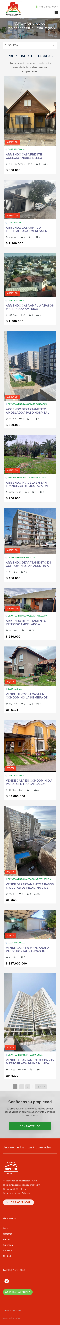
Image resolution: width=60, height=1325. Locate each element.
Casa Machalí (15, 689)
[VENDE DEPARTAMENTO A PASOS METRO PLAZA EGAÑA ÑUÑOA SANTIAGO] (30, 1012)
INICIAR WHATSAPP (19, 1292)
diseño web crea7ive (11, 1318)
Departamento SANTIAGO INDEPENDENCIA (29, 879)
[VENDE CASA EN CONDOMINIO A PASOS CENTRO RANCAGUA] (30, 745)
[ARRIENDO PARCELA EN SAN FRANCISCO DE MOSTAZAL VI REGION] (30, 454)
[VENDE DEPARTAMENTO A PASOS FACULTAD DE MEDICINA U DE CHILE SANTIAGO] (30, 840)
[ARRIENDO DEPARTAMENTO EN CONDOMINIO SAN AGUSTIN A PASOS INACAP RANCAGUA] (30, 531)
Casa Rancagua (16, 149)
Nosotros (7, 1234)
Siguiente (41, 1087)
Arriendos (8, 1245)
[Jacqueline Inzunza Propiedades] (13, 8)
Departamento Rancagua (21, 557)
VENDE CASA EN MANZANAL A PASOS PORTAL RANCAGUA (27, 949)
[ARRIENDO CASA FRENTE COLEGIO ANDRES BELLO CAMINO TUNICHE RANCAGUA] (30, 111)
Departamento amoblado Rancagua (27, 404)
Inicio (5, 1228)
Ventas (6, 1239)
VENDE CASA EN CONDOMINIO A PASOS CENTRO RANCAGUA (29, 782)
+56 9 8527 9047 (48, 7)
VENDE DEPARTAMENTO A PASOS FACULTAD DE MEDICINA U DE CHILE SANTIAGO (30, 888)
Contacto (7, 1256)
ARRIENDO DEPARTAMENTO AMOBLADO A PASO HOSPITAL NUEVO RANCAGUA (27, 413)
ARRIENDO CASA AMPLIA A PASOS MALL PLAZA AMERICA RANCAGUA (30, 309)
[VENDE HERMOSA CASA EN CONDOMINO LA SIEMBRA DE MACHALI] (30, 666)
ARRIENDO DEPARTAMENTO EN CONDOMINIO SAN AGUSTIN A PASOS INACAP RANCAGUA (28, 566)
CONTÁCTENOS (30, 1126)
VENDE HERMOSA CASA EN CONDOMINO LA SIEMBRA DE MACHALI (27, 698)
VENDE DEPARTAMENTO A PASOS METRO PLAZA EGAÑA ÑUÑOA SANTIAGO (30, 1063)
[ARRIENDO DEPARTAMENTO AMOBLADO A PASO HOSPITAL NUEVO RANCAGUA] (30, 366)
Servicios (7, 1250)
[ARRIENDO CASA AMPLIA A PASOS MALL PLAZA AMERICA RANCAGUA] (30, 275)
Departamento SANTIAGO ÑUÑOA (25, 1055)
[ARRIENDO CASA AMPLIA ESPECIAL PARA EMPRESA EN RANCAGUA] (30, 199)
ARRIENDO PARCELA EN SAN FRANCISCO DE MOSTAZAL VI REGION (27, 486)
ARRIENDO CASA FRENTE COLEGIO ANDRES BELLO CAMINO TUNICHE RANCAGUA (27, 158)
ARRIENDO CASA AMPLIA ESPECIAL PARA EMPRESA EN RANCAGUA (26, 231)
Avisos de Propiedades (12, 1311)
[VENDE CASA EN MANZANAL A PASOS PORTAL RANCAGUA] (30, 924)
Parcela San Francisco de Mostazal (27, 477)
